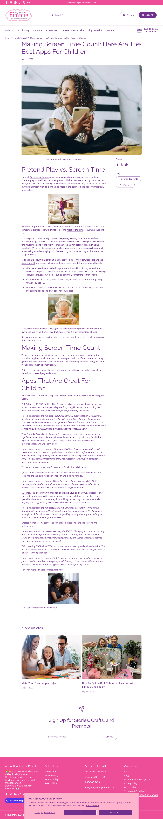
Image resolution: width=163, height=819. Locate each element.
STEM (50, 546)
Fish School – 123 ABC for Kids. (37, 404)
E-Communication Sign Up (137, 779)
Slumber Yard (55, 434)
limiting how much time (39, 358)
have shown (35, 259)
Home (7, 38)
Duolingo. (26, 492)
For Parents (125, 185)
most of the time (75, 229)
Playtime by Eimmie (39, 176)
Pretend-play (28, 180)
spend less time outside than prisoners (49, 268)
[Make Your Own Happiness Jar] (51, 657)
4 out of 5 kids (88, 279)
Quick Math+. (28, 472)
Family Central (20, 38)
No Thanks (115, 812)
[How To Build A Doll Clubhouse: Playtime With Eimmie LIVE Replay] (112, 657)
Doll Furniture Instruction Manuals (141, 794)
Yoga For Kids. (28, 434)
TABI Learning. (29, 546)
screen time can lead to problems (60, 287)
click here (81, 467)
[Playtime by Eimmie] (18, 15)
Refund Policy (51, 779)
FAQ (126, 771)
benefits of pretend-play (33, 373)
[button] (148, 15)
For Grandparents (129, 179)
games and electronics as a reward (39, 361)
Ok (80, 812)
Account (131, 15)
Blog (126, 775)
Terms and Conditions (135, 791)
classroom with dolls (39, 186)
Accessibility (51, 783)
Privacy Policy (92, 805)
